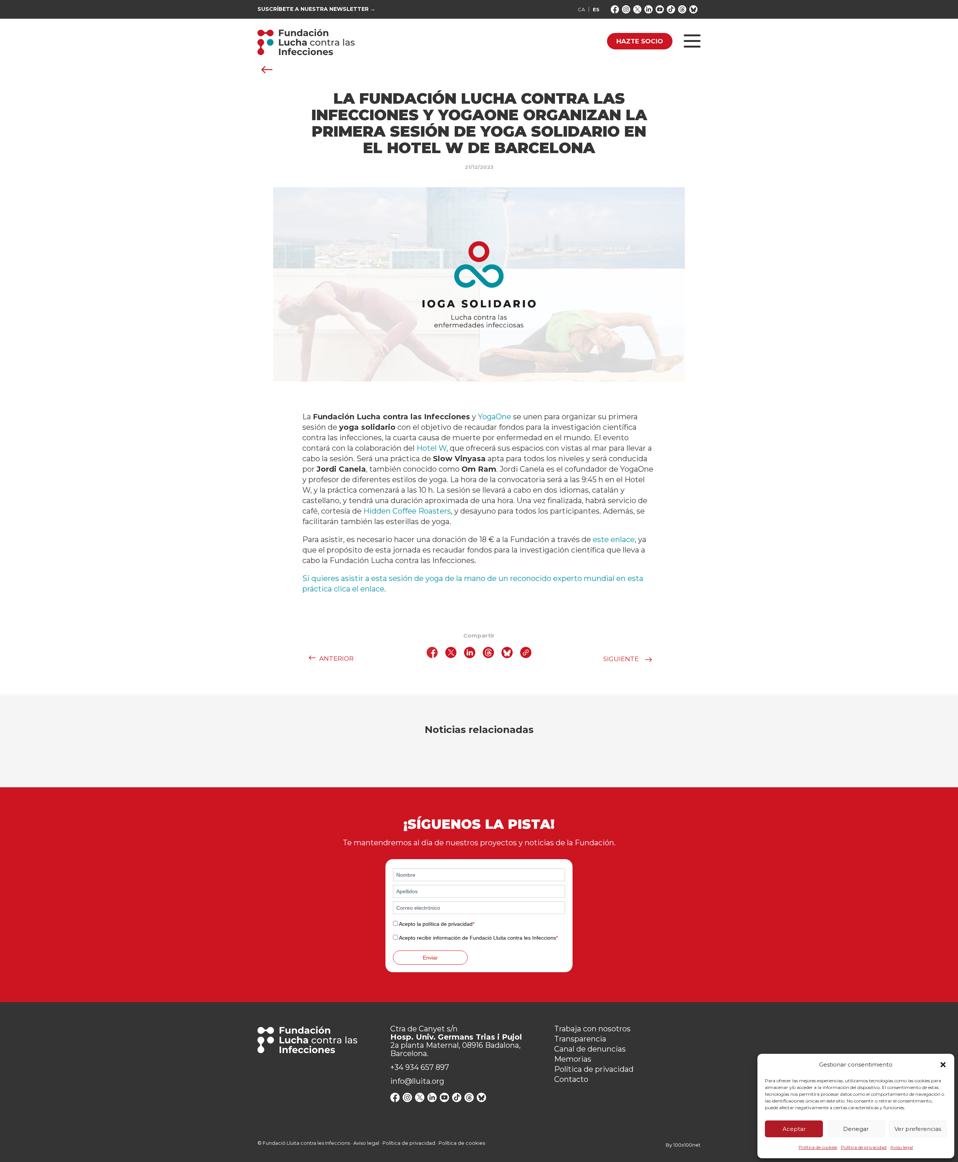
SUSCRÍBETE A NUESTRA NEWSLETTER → (316, 9)
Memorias (572, 1059)
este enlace (614, 539)
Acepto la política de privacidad (437, 924)
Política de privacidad (864, 1147)
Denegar (856, 1128)
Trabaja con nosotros (592, 1029)
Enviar (430, 958)
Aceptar (794, 1128)
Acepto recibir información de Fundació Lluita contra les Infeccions (478, 938)
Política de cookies (818, 1147)
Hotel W (431, 448)
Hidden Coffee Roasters (407, 511)
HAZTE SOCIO (639, 41)
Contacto (571, 1079)
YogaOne (494, 416)
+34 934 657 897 (419, 1067)
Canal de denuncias (590, 1049)
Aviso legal (901, 1147)
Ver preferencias (917, 1128)
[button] (943, 1064)
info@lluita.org (417, 1081)
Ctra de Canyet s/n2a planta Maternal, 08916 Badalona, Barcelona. (456, 1041)
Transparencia (580, 1039)
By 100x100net (683, 1145)
